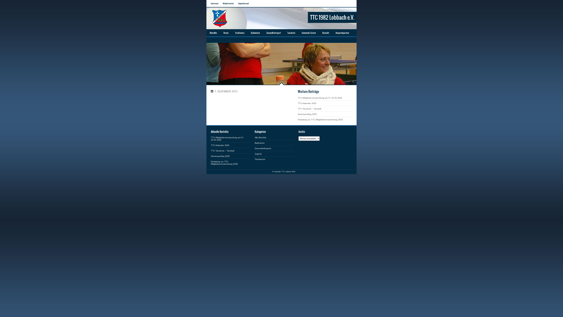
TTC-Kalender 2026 (307, 103)
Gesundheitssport (263, 148)
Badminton (260, 143)
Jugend (258, 154)
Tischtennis (260, 159)
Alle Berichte (260, 137)
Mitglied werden (228, 3)
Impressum (214, 3)
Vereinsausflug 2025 (307, 114)
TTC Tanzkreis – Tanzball (309, 109)
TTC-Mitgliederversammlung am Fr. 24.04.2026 (320, 98)
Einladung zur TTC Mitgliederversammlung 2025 (320, 119)
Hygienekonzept (243, 3)
